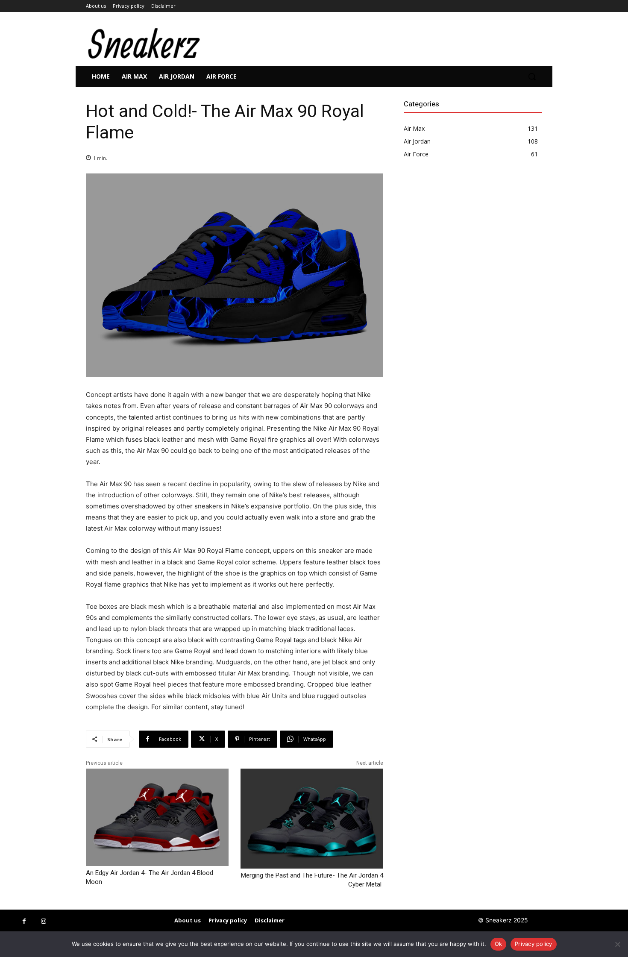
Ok (498, 943)
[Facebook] (24, 921)
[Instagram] (43, 921)
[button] (532, 76)
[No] (617, 944)
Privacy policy (533, 943)
